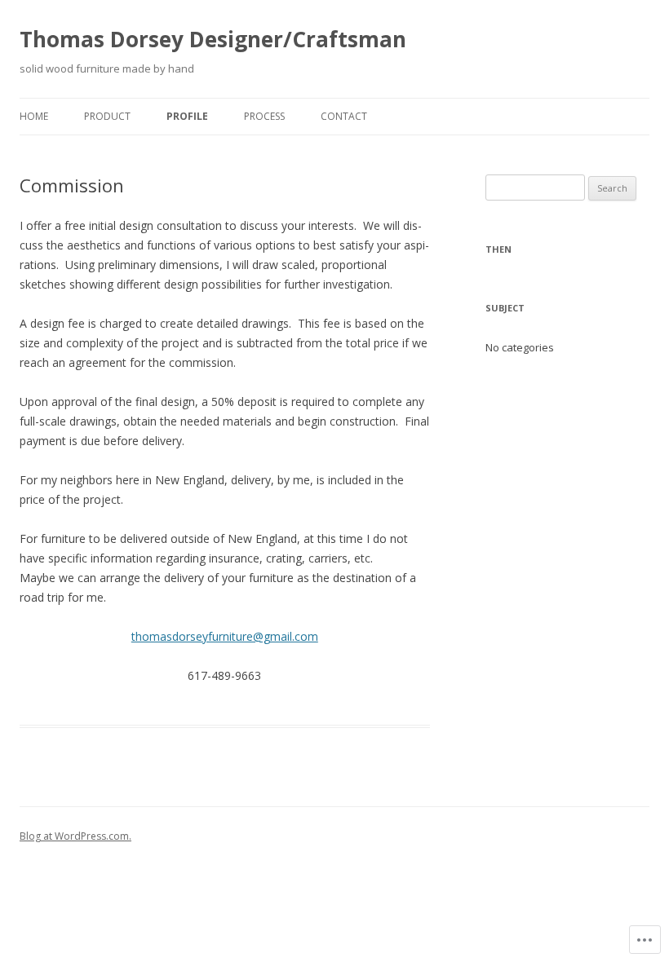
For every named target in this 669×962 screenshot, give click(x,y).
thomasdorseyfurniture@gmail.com (224, 636)
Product (107, 116)
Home (34, 116)
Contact (344, 116)
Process (264, 116)
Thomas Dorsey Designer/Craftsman (213, 39)
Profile (187, 116)
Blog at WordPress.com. (75, 836)
